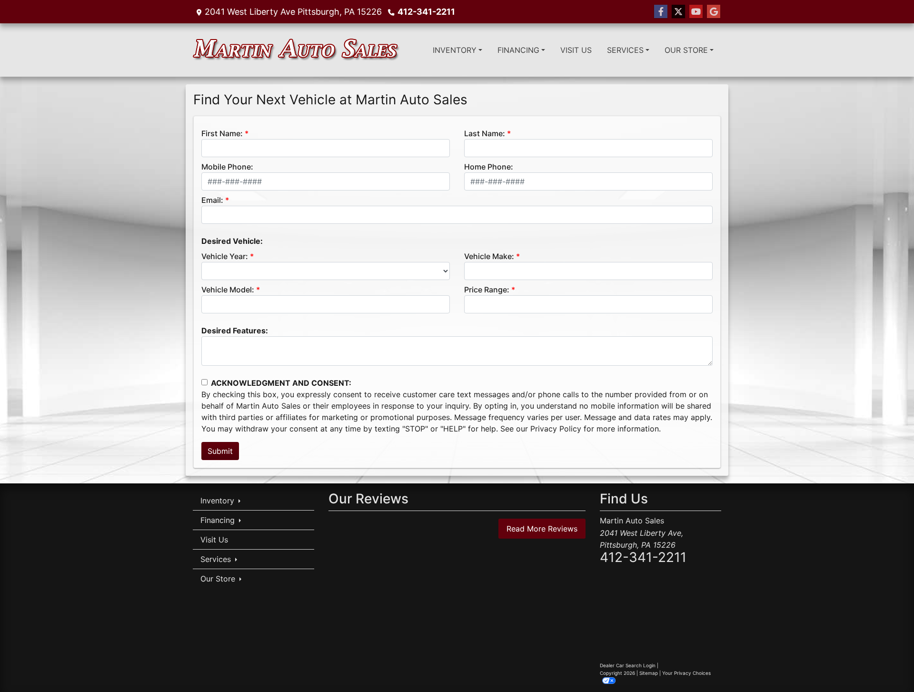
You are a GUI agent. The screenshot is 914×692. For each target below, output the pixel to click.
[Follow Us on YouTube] (696, 12)
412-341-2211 (426, 12)
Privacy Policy (555, 428)
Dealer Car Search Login (628, 665)
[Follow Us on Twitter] (678, 12)
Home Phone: (488, 166)
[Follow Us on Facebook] (660, 12)
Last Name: (484, 133)
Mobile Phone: (227, 166)
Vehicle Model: (227, 289)
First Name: (222, 133)
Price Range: (486, 289)
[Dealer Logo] (296, 50)
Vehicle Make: (489, 256)
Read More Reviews (542, 528)
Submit (220, 451)
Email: (212, 200)
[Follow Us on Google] (713, 12)
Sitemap (648, 673)
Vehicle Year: (224, 256)
